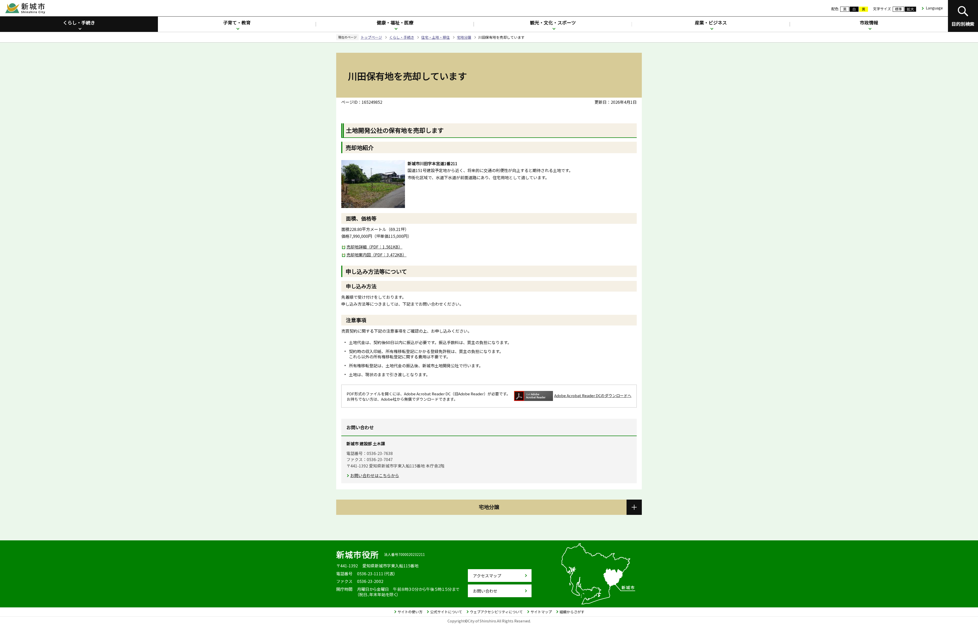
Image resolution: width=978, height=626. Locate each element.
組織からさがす (572, 611)
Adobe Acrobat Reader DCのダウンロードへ (592, 395)
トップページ (371, 37)
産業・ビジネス (711, 22)
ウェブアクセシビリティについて (496, 611)
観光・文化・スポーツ (553, 22)
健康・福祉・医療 (395, 22)
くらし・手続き (79, 22)
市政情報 (869, 22)
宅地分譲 (464, 37)
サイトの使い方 (410, 611)
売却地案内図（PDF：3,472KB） (376, 255)
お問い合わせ (485, 591)
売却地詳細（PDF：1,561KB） (374, 247)
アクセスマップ (487, 575)
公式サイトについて (446, 611)
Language (934, 7)
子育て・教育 (237, 22)
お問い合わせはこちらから (374, 475)
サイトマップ (541, 611)
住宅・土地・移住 (435, 37)
